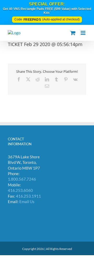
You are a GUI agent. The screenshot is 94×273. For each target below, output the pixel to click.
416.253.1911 (28, 196)
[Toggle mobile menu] (83, 33)
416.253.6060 (20, 190)
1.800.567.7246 (22, 179)
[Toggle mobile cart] (72, 33)
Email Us (26, 201)
